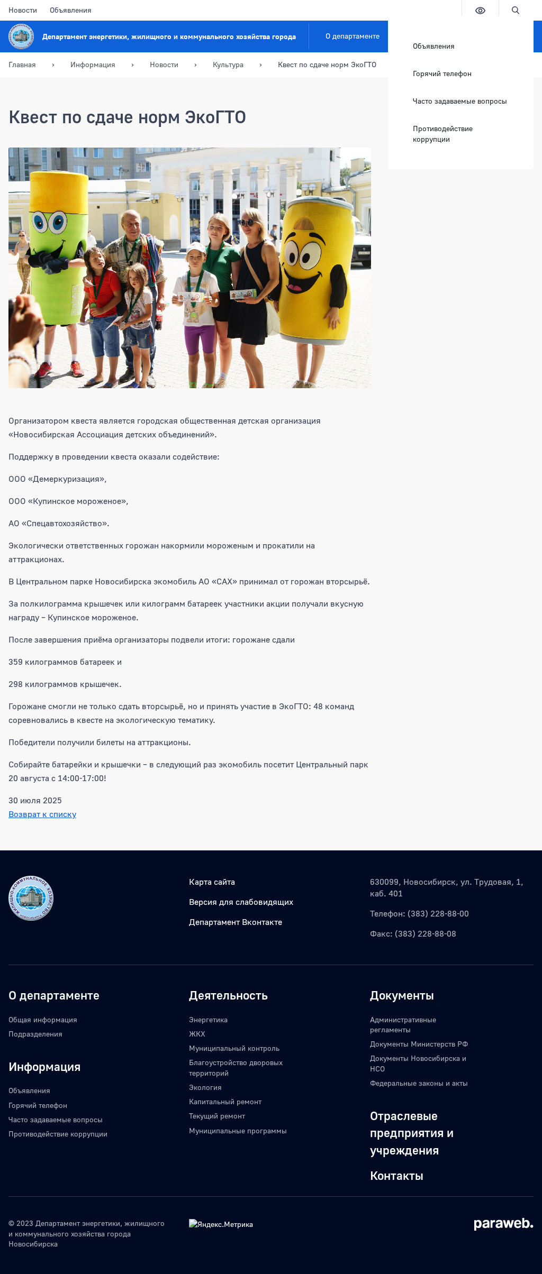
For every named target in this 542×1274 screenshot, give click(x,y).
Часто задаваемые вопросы (460, 100)
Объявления (71, 9)
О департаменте (353, 35)
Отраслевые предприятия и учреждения (412, 1132)
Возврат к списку (42, 814)
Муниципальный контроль (234, 1047)
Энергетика (208, 1019)
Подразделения (35, 1033)
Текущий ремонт (217, 1115)
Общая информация (42, 1019)
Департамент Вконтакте (235, 921)
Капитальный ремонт (225, 1101)
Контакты (396, 1175)
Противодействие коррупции (443, 133)
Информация (44, 1066)
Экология (205, 1087)
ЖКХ (197, 1033)
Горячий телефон (442, 73)
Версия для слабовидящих (241, 901)
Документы (402, 994)
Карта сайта (212, 881)
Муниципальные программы (238, 1130)
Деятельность (228, 994)
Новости (22, 9)
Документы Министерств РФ (419, 1043)
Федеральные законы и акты (419, 1082)
